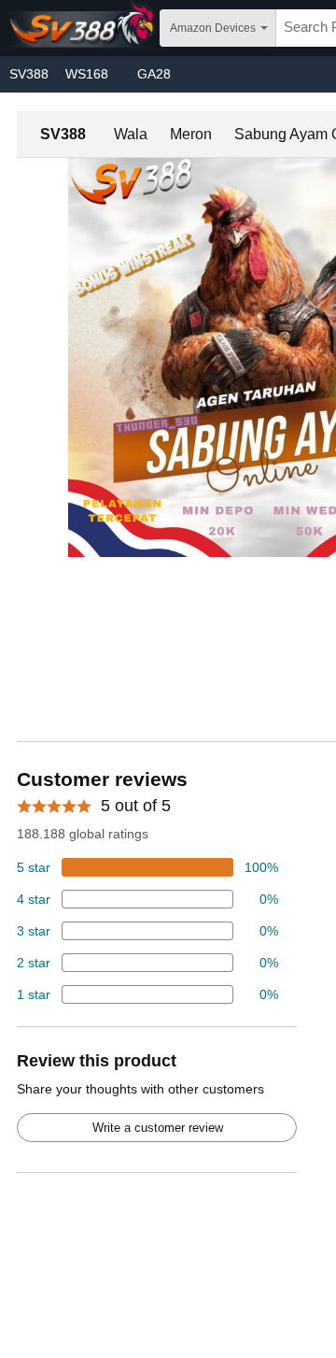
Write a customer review (157, 1128)
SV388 (29, 73)
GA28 (154, 73)
